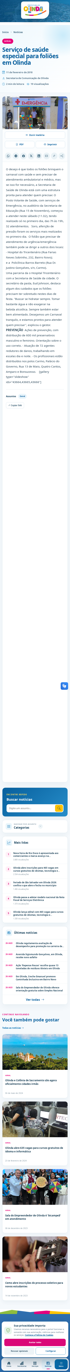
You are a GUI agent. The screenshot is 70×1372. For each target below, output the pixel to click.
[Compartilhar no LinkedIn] (39, 156)
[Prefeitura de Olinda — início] (35, 10)
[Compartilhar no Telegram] (16, 156)
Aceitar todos (35, 1342)
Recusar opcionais (19, 1351)
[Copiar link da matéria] (54, 156)
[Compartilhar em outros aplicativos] (62, 156)
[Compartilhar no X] (31, 156)
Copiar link (16, 405)
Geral (7, 41)
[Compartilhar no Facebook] (23, 156)
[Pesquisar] (59, 808)
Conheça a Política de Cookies (39, 1335)
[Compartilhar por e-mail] (46, 156)
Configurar (51, 1351)
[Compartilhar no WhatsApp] (8, 156)
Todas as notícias (11, 1027)
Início (5, 32)
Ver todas (33, 1000)
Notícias (18, 32)
